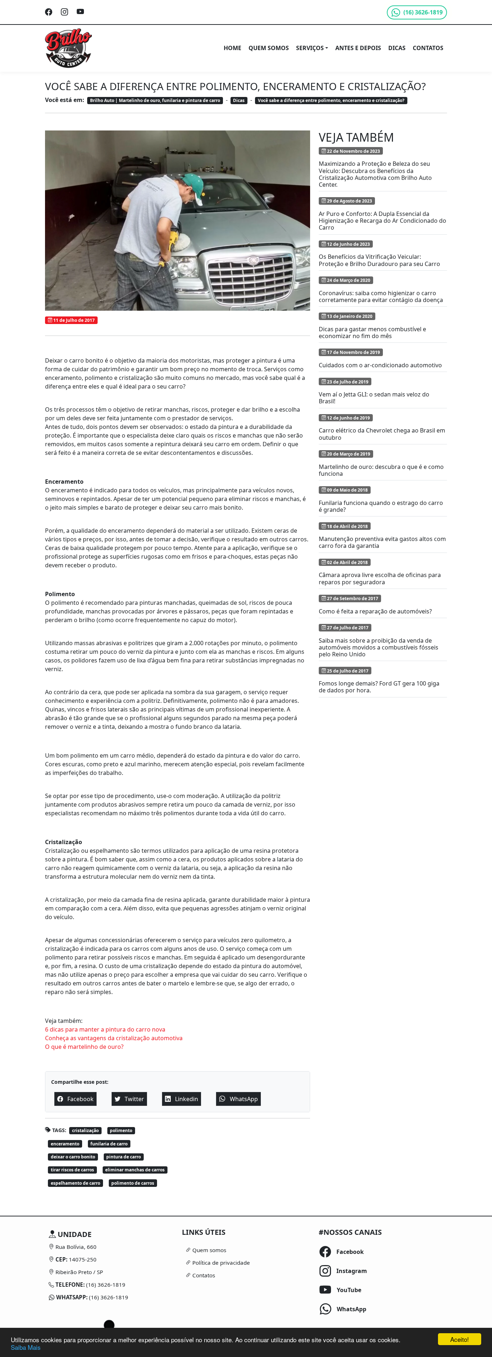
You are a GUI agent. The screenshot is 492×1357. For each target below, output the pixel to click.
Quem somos (269, 48)
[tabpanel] (109, 1266)
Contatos (428, 48)
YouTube (340, 1290)
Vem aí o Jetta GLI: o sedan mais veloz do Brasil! (374, 397)
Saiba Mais (26, 1347)
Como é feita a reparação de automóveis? (375, 611)
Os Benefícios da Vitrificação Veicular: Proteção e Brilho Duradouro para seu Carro (379, 260)
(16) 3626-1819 (105, 1284)
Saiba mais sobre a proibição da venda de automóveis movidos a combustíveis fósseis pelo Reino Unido (378, 647)
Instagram (339, 1271)
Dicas (397, 48)
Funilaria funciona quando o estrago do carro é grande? (381, 506)
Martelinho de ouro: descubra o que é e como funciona (381, 470)
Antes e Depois (358, 48)
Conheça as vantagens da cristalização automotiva (114, 1038)
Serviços (310, 48)
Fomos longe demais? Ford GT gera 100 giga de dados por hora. (379, 686)
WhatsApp (340, 1309)
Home (232, 48)
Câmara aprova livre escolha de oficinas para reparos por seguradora (380, 578)
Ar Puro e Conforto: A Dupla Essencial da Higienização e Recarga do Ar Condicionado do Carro (382, 220)
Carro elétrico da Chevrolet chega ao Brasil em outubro (382, 433)
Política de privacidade (220, 1262)
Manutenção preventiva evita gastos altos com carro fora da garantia (382, 542)
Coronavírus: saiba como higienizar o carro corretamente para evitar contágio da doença (381, 296)
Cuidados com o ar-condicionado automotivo (380, 365)
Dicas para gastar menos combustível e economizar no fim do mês (372, 332)
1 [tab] (109, 1325)
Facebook (339, 1252)
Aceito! (459, 1339)
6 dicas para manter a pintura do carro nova (105, 1029)
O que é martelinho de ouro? (84, 1047)
